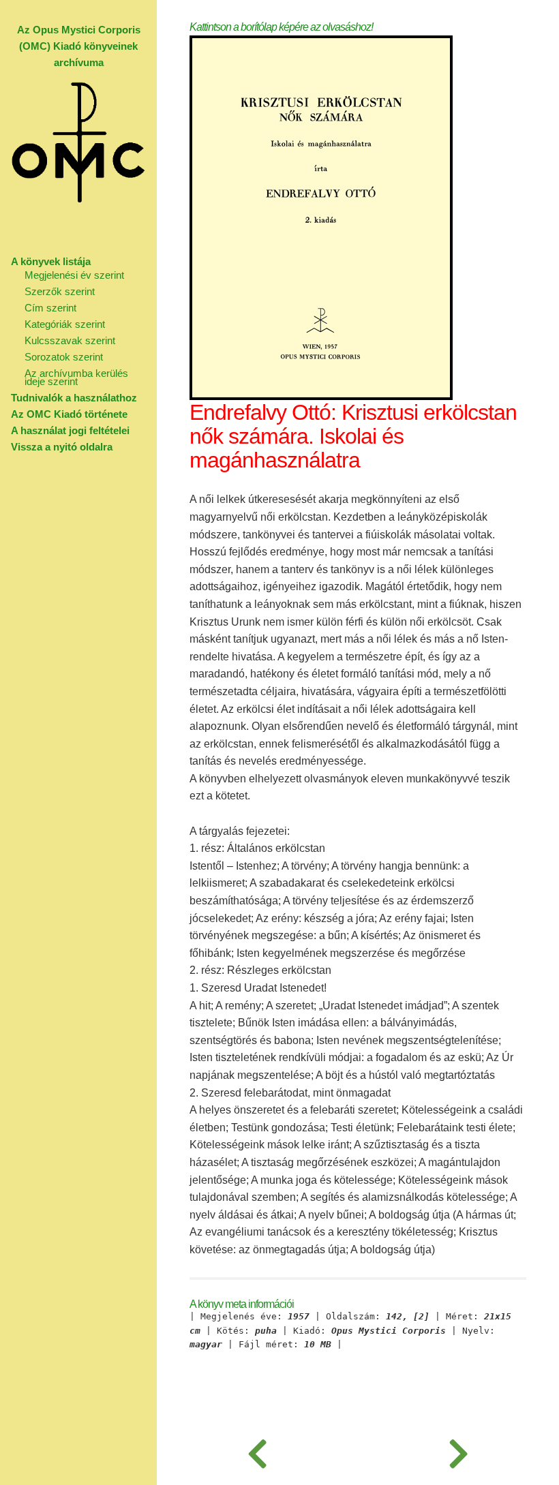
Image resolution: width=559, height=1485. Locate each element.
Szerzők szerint (60, 291)
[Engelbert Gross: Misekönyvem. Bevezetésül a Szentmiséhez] (458, 1451)
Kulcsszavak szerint (70, 340)
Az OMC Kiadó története (69, 414)
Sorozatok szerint (64, 357)
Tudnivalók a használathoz (74, 397)
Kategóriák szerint (65, 324)
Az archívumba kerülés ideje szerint (76, 377)
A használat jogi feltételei (70, 430)
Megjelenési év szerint (74, 275)
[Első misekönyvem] (257, 1451)
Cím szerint (50, 307)
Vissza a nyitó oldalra (61, 447)
